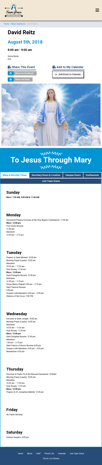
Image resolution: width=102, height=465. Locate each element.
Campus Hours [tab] (73, 175)
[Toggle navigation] (97, 10)
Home (6, 24)
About (29, 453)
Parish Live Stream (51, 458)
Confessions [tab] (92, 175)
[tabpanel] (51, 315)
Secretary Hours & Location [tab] (46, 175)
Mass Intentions (18, 24)
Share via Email (22, 79)
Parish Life (49, 453)
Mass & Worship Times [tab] (15, 175)
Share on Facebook (24, 73)
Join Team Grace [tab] (51, 181)
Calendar (62, 453)
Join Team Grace (77, 453)
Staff (38, 453)
